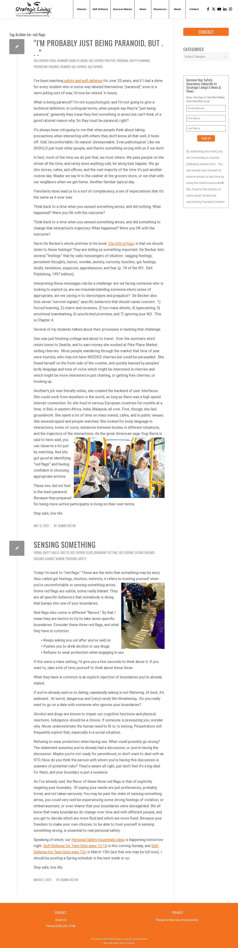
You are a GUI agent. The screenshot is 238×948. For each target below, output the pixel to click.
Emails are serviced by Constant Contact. (138, 502)
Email (68, 443)
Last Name (71, 479)
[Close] (173, 420)
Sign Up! (119, 512)
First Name (71, 461)
